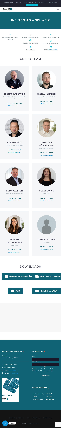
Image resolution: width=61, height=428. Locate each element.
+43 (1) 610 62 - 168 (14, 103)
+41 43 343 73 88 (46, 152)
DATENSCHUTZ (47, 418)
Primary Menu (57, 9)
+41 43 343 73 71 (14, 249)
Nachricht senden (15, 106)
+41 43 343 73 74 (14, 149)
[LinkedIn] (5, 423)
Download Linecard (32, 4)
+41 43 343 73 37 (46, 198)
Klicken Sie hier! (52, 49)
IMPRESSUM (36, 418)
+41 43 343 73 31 (46, 101)
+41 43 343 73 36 (46, 246)
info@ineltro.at (53, 2)
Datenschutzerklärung (20, 276)
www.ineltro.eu (14, 373)
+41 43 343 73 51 (14, 198)
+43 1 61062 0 (29, 2)
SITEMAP (21, 418)
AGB (15, 291)
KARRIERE (12, 418)
